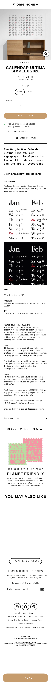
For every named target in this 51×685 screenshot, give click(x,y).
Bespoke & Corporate (16, 617)
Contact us (32, 617)
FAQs (41, 617)
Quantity (8, 100)
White (20, 92)
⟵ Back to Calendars (25, 561)
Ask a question (11, 418)
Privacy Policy (36, 620)
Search (17, 613)
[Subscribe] (42, 589)
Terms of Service (25, 624)
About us (32, 613)
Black (30, 92)
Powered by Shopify (39, 627)
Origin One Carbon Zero (18, 620)
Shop (24, 613)
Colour (25, 86)
